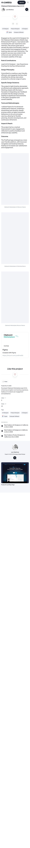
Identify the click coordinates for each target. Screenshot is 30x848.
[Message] (26, 9)
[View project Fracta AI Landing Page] (15, 472)
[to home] (6, 2)
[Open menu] (28, 2)
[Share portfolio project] (16, 23)
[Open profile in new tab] (3, 10)
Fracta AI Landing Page (7, 484)
